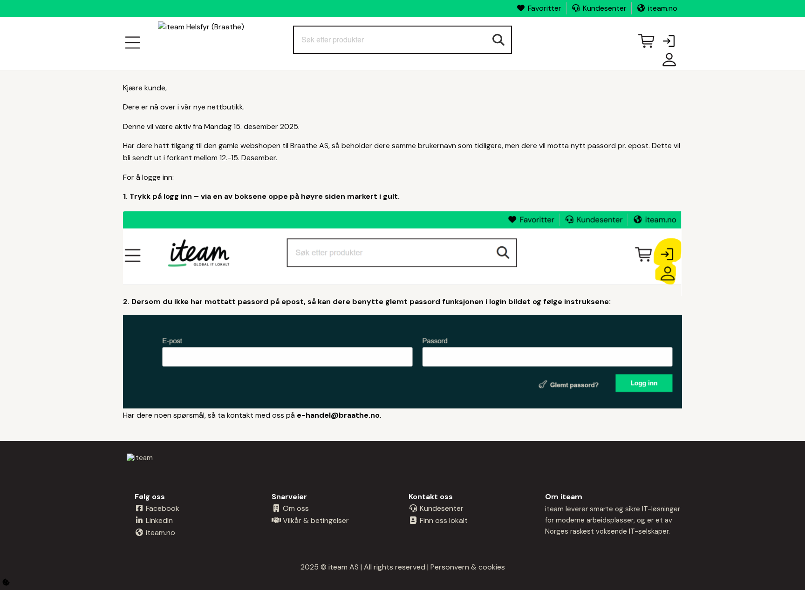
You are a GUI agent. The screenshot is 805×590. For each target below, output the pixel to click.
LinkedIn (158, 520)
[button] (668, 42)
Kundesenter (605, 8)
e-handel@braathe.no (338, 415)
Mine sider (667, 63)
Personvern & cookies (467, 567)
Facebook (161, 508)
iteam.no (662, 8)
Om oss (295, 508)
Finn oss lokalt (443, 520)
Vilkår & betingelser (315, 520)
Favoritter (544, 8)
